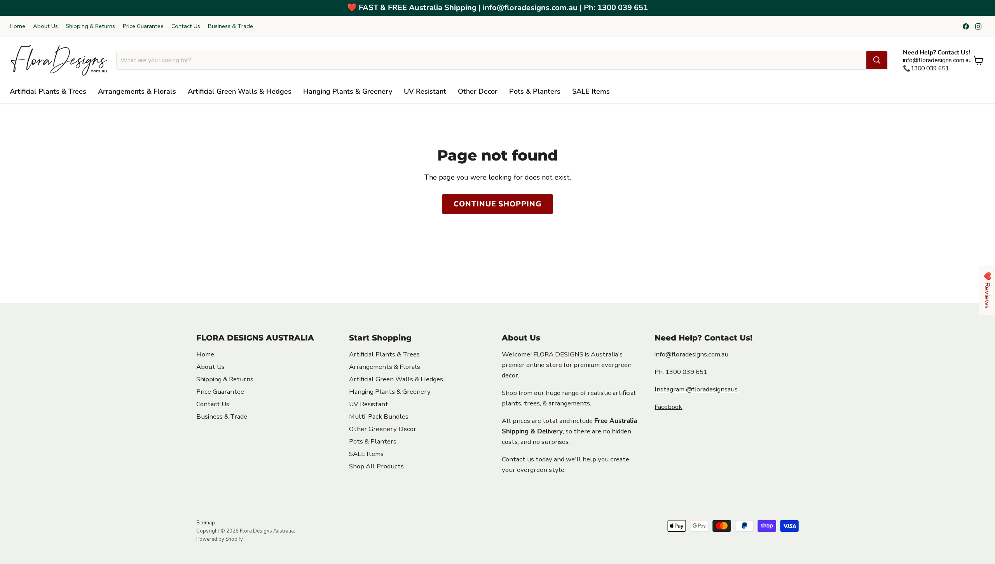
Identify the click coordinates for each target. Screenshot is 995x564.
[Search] (876, 60)
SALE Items (591, 91)
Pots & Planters (534, 91)
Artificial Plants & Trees (48, 91)
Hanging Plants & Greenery (347, 91)
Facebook (668, 406)
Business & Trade (230, 26)
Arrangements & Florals (137, 91)
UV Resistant (425, 91)
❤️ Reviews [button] (987, 290)
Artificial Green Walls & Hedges (240, 91)
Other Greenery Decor (382, 428)
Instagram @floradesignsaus (696, 389)
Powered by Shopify (219, 539)
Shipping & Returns (90, 26)
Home (17, 26)
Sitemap (205, 522)
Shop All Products (376, 466)
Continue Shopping (497, 204)
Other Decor (478, 91)
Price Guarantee (143, 26)
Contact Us (185, 26)
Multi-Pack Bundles (378, 416)
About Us (45, 26)
